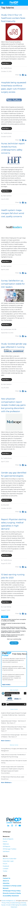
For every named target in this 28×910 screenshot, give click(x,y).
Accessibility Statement (11, 895)
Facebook (6, 866)
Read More (5, 63)
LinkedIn (5, 868)
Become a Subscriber (9, 858)
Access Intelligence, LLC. (8, 900)
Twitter (5, 871)
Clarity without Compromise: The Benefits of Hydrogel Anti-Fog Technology (13, 755)
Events (5, 841)
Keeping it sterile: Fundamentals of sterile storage (13, 624)
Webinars (6, 844)
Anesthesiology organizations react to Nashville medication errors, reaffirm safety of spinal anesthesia (14, 668)
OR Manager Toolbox (9, 849)
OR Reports (6, 846)
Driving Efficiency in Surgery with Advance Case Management (14, 749)
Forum (5, 863)
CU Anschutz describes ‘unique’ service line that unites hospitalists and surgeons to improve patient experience (13, 660)
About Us (6, 881)
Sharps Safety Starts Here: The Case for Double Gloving (14, 761)
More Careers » (6, 740)
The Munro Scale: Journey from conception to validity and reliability (13, 620)
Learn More (14, 643)
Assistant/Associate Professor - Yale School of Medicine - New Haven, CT (13, 722)
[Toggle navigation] (2, 3)
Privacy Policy (6, 903)
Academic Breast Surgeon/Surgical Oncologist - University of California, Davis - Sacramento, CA (13, 715)
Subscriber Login (8, 861)
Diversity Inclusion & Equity (12, 893)
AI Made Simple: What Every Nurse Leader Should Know (12, 778)
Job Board (6, 851)
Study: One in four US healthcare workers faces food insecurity (13, 18)
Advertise (6, 883)
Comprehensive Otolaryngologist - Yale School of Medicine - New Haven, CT (14, 736)
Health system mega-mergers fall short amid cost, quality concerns (12, 213)
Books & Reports (8, 839)
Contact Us (6, 878)
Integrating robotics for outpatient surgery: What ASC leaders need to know (13, 631)
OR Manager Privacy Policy (12, 890)
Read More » (6, 684)
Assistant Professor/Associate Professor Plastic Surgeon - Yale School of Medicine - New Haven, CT (13, 729)
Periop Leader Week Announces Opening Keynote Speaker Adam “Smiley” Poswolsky (14, 627)
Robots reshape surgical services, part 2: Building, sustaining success (12, 635)
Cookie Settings (15, 903)
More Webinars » (6, 782)
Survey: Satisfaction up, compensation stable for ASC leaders (13, 283)
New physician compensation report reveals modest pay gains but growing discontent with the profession (13, 405)
